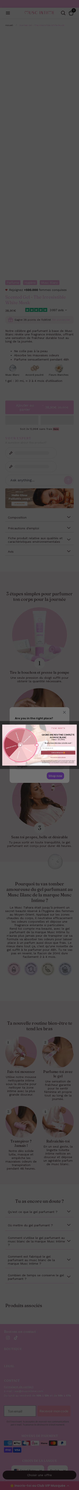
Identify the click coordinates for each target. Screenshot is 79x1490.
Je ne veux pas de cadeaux (58, 757)
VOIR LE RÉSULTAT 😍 (58, 752)
